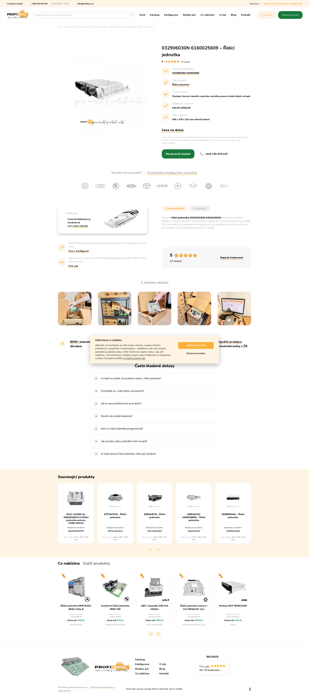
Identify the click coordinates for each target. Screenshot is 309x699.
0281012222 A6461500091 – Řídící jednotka (193, 517)
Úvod (142, 14)
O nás (222, 14)
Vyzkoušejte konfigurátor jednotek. (172, 173)
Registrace (254, 3)
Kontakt (246, 14)
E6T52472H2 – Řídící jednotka (115, 516)
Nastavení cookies (196, 353)
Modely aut (189, 14)
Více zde (73, 266)
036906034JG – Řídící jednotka (233, 516)
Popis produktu (174, 208)
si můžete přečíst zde (134, 358)
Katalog (154, 14)
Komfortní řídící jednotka (115, 624)
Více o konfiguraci (78, 251)
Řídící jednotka (76, 624)
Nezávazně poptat (290, 15)
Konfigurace (171, 14)
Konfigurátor (266, 15)
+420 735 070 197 (39, 3)
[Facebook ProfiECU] (250, 689)
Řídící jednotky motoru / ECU (194, 624)
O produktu (199, 208)
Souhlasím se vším (196, 345)
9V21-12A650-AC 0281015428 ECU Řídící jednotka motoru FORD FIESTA (76, 519)
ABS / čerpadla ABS (154, 624)
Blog (233, 14)
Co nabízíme (208, 14)
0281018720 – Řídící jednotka (154, 516)
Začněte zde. (296, 3)
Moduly (233, 624)
